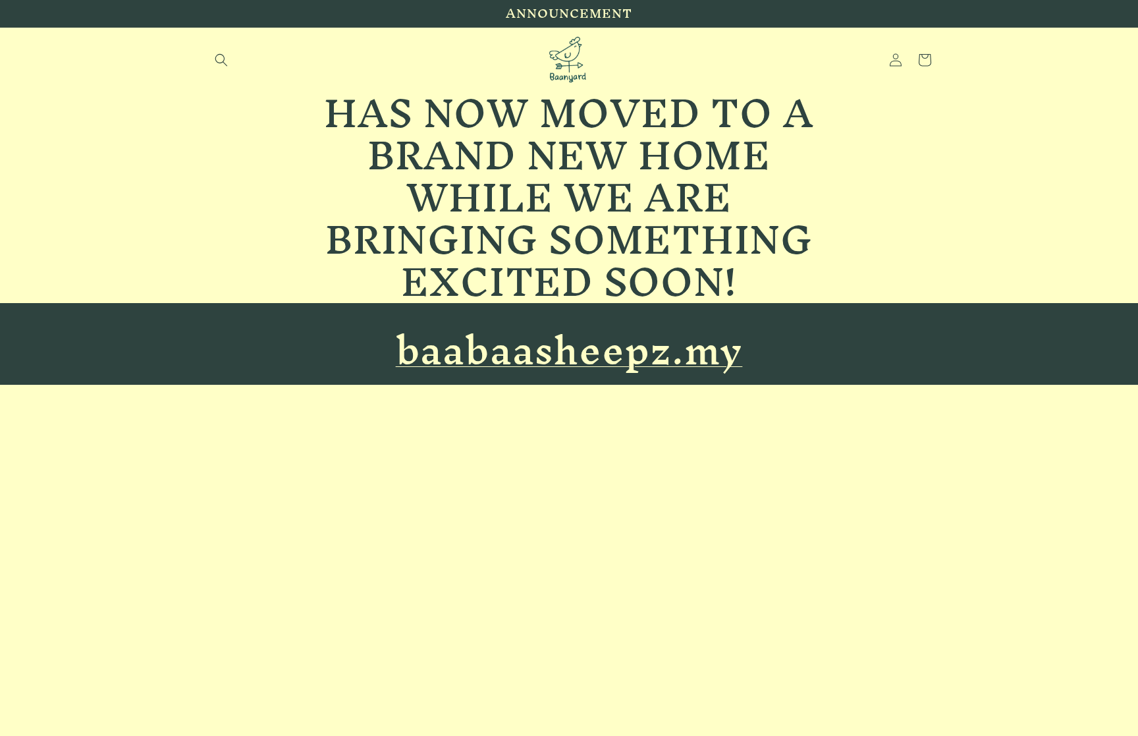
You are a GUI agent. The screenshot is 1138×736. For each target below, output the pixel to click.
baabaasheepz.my (569, 350)
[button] (221, 59)
